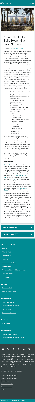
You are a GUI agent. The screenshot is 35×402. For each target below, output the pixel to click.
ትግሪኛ (30, 364)
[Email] (29, 349)
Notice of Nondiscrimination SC (9, 378)
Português (4, 364)
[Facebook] (13, 349)
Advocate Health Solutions (9, 334)
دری (22, 359)
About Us (4, 248)
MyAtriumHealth (15, 400)
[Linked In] (24, 349)
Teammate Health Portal (9, 313)
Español (3, 359)
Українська (4, 366)
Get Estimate (5, 277)
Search (22, 400)
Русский (18, 364)
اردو (9, 366)
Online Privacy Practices (9, 263)
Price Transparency (7, 273)
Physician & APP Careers (9, 291)
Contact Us (5, 259)
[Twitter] (8, 349)
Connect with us (6, 255)
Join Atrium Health (7, 288)
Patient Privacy (6, 266)
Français (27, 359)
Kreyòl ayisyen (6, 361)
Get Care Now (4, 400)
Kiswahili (24, 364)
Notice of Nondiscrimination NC (9, 375)
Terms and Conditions (6, 387)
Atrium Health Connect (8, 302)
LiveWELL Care (6, 309)
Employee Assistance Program (10, 305)
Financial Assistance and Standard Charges (14, 270)
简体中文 (17, 359)
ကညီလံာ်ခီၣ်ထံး (15, 361)
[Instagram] (19, 349)
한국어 (21, 361)
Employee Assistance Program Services (13, 337)
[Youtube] (3, 349)
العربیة (8, 359)
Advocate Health (6, 252)
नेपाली (32, 361)
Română (12, 364)
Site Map (3, 389)
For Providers (6, 323)
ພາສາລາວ (27, 361)
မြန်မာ (12, 359)
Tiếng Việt (13, 366)
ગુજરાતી (32, 359)
